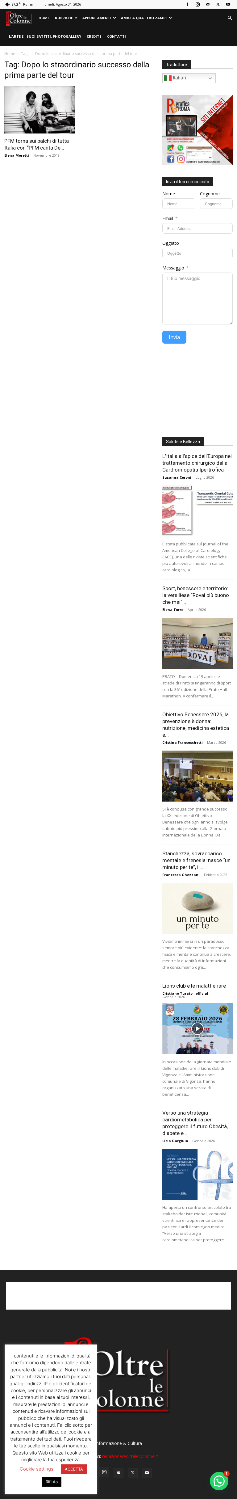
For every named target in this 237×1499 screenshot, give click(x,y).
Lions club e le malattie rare (194, 986)
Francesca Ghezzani (181, 874)
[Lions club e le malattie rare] (197, 1028)
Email (167, 218)
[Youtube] (228, 4)
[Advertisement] (197, 392)
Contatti (116, 36)
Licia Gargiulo (175, 1140)
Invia (174, 337)
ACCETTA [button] (74, 1469)
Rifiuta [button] (52, 1481)
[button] (229, 18)
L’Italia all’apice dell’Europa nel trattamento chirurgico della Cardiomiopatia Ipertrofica (197, 463)
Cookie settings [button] (36, 1469)
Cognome (210, 194)
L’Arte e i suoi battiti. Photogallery (45, 36)
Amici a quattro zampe (144, 17)
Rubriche (64, 17)
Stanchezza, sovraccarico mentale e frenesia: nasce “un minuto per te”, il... (196, 860)
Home (44, 17)
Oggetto (170, 243)
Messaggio (173, 268)
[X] (217, 4)
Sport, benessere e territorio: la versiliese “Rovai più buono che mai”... (195, 595)
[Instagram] (197, 4)
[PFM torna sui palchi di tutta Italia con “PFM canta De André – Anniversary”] (39, 109)
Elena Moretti (16, 155)
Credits (94, 36)
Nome (168, 194)
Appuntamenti (96, 17)
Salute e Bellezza (183, 441)
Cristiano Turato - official (185, 993)
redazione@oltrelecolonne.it (130, 1456)
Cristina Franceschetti (182, 742)
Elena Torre (172, 609)
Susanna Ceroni (176, 477)
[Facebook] (187, 4)
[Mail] (207, 4)
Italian (179, 77)
